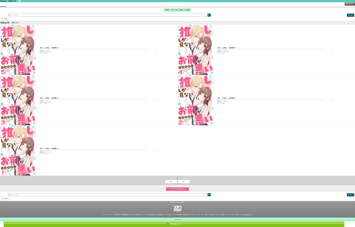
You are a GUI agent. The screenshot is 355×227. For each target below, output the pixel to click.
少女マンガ (12, 1)
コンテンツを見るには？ (177, 189)
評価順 (181, 10)
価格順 (188, 10)
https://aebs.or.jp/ (248, 214)
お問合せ (172, 202)
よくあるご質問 (180, 202)
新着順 (167, 10)
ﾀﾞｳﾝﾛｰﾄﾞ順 (174, 10)
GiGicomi (3, 1)
